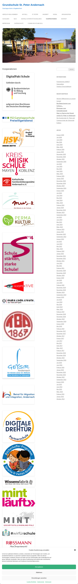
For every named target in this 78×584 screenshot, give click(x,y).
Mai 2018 (59, 326)
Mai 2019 (59, 304)
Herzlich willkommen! (10, 14)
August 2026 (60, 135)
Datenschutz (40, 581)
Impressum (48, 581)
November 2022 (61, 234)
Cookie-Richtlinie (31, 581)
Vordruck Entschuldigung (64, 86)
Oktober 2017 (60, 336)
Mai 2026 (59, 142)
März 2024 (60, 203)
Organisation (66, 14)
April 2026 (59, 144)
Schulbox (5, 19)
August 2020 (60, 278)
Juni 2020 (59, 283)
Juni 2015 (59, 387)
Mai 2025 (59, 169)
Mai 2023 (59, 222)
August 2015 (60, 382)
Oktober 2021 (60, 261)
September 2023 (61, 215)
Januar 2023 (60, 232)
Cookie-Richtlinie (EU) (35, 23)
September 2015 (61, 379)
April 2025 (59, 171)
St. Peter (35, 14)
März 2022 (60, 249)
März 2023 (60, 227)
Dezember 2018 (61, 314)
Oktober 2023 (60, 212)
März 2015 (60, 392)
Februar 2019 (60, 312)
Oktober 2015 (60, 377)
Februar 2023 (60, 229)
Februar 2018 (60, 329)
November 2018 (61, 316)
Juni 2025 (59, 166)
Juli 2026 (59, 137)
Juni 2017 (59, 341)
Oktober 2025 (60, 159)
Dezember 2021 (61, 256)
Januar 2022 (60, 253)
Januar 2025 (60, 178)
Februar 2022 (60, 251)
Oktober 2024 (60, 186)
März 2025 (60, 174)
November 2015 (61, 375)
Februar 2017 (60, 350)
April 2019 (59, 307)
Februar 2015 (60, 394)
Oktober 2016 (60, 358)
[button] (75, 550)
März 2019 (60, 309)
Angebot (45, 14)
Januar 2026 (60, 152)
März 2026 (60, 147)
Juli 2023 (59, 217)
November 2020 (61, 273)
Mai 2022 (59, 246)
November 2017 (61, 333)
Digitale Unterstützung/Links (31, 19)
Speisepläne (60, 84)
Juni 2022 (59, 244)
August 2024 (60, 190)
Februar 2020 (60, 285)
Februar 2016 (60, 367)
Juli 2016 (59, 362)
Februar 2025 (60, 176)
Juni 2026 (59, 140)
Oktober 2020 (60, 275)
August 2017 (60, 338)
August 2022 (60, 239)
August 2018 (60, 324)
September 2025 (61, 161)
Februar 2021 (60, 268)
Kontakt (64, 19)
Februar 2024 (60, 205)
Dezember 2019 (61, 287)
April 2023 (59, 224)
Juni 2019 (59, 302)
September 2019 (61, 295)
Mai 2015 (59, 389)
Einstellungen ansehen (39, 578)
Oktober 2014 (60, 399)
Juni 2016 (59, 365)
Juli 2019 (59, 299)
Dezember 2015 (61, 372)
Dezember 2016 (61, 353)
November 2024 (61, 183)
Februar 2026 (60, 149)
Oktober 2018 (60, 319)
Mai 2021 (59, 266)
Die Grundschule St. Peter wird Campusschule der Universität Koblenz (66, 120)
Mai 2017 (59, 343)
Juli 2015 (59, 384)
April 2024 (59, 200)
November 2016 (61, 355)
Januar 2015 (60, 396)
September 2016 (61, 360)
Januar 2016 (60, 370)
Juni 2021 (59, 263)
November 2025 (61, 157)
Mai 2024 (59, 198)
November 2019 (61, 290)
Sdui (15, 19)
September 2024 (61, 188)
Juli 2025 (59, 164)
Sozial (55, 14)
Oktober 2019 (60, 292)
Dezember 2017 (61, 331)
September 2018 (61, 321)
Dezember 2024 (61, 181)
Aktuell (25, 14)
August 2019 (60, 297)
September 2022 (61, 236)
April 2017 (59, 346)
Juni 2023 (59, 220)
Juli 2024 (59, 193)
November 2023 (61, 210)
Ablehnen (39, 572)
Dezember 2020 (61, 270)
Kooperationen (51, 19)
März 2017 (60, 348)
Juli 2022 (59, 241)
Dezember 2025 (61, 154)
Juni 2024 (59, 195)
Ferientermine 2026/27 (63, 81)
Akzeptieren (39, 567)
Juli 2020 (59, 280)
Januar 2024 (60, 207)
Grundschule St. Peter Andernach (23, 4)
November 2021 (61, 258)
